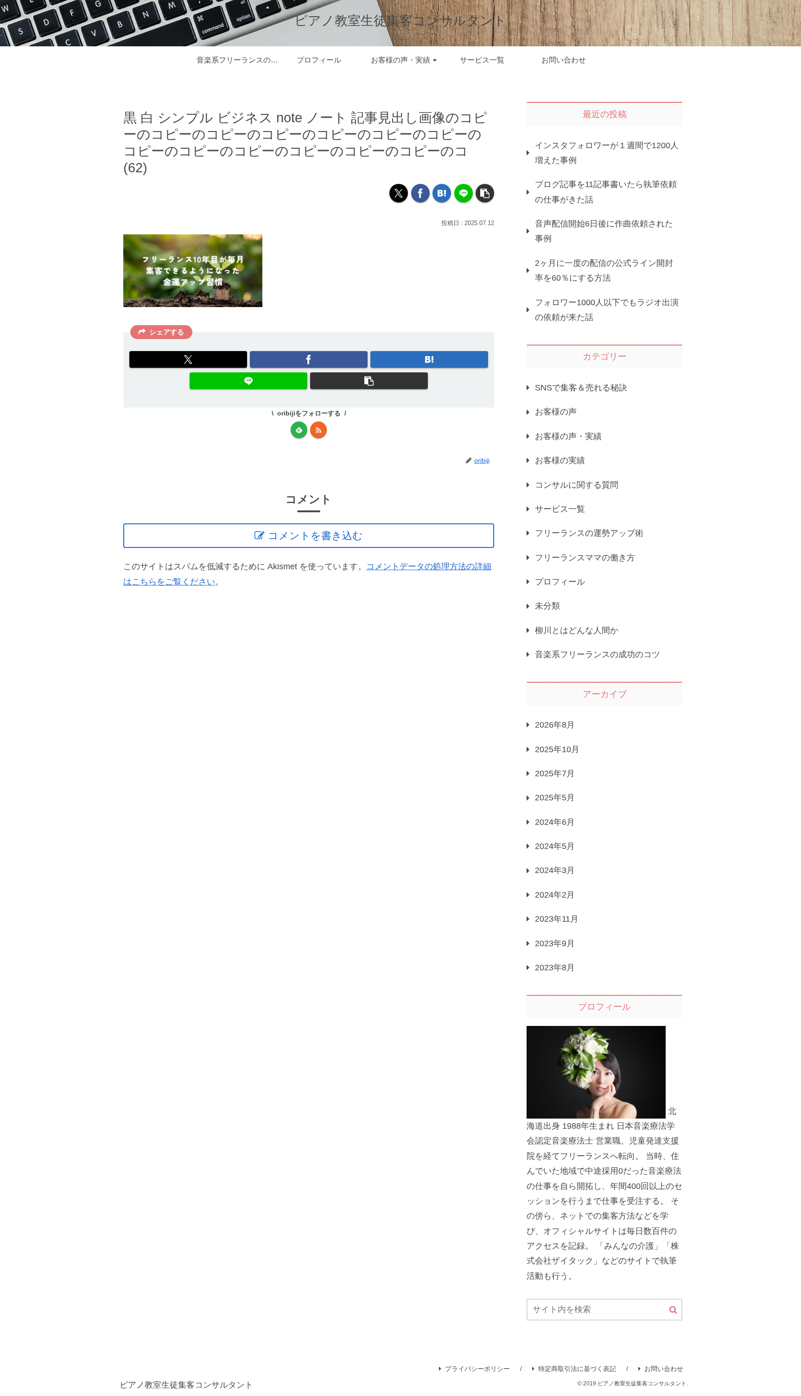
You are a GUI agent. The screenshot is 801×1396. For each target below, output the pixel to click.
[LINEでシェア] (463, 193)
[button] (485, 193)
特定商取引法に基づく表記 (577, 1368)
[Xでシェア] (398, 193)
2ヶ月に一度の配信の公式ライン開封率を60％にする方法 (604, 270)
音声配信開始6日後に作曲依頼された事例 (604, 231)
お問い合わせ (663, 1368)
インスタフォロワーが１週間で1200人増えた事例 (607, 153)
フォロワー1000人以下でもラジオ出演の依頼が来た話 (607, 310)
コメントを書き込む (315, 535)
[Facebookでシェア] (420, 193)
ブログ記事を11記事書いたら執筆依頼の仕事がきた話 (606, 192)
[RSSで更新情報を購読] (318, 429)
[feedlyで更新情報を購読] (299, 429)
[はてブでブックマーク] (441, 193)
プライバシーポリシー (477, 1368)
